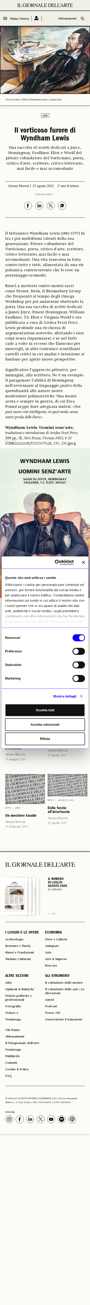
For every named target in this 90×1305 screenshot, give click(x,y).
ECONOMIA (53, 933)
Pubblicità (12, 1056)
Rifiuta (45, 739)
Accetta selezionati (45, 724)
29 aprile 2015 (57, 823)
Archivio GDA (65, 800)
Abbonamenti (67, 18)
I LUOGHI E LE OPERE (22, 933)
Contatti (11, 1062)
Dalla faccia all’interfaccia (59, 810)
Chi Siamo (12, 1030)
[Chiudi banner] (83, 562)
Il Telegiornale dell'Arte (22, 1043)
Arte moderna (43, 194)
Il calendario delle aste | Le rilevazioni (65, 991)
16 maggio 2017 (15, 759)
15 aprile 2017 (57, 755)
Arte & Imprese (56, 959)
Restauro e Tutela (18, 946)
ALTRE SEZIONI (17, 976)
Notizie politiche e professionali (18, 997)
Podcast (51, 1006)
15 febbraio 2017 (16, 826)
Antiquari (52, 946)
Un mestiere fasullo (20, 816)
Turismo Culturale (18, 959)
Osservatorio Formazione (64, 1019)
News (8, 808)
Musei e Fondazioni (19, 952)
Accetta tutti (45, 710)
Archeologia (14, 939)
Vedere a (11, 1012)
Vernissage (13, 1019)
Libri (45, 116)
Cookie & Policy (17, 1069)
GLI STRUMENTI (57, 976)
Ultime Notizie (19, 19)
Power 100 (52, 1012)
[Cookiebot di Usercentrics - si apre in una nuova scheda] (56, 562)
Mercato (51, 965)
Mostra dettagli (65, 696)
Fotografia (13, 1006)
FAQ (8, 1075)
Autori (49, 999)
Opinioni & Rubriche (19, 989)
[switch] (79, 651)
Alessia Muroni (15, 754)
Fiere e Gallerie (56, 939)
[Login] (36, 18)
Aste (48, 952)
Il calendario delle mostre (64, 982)
